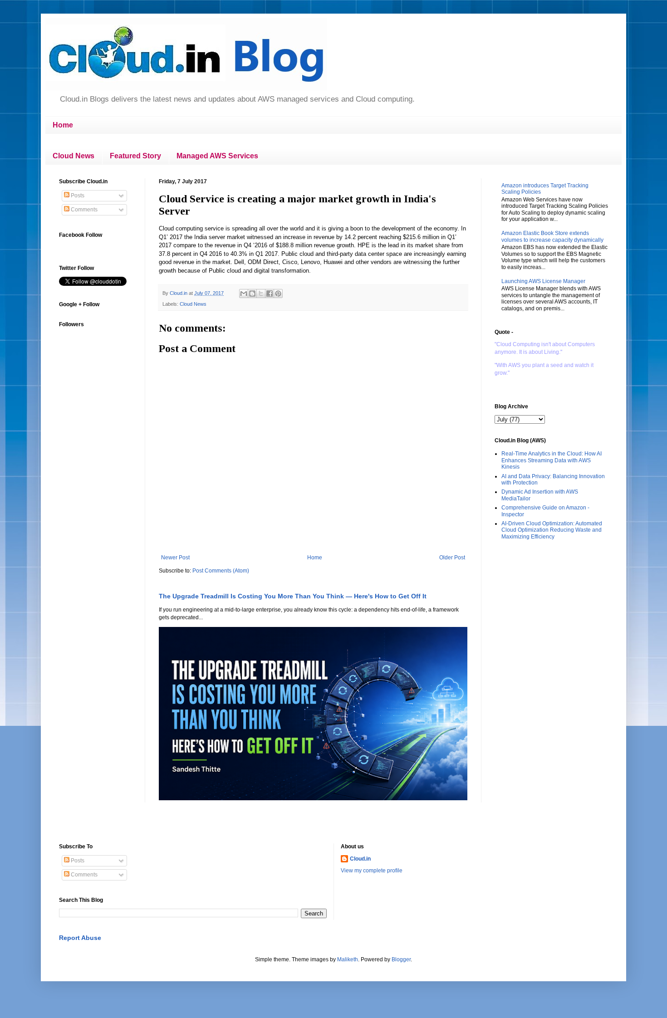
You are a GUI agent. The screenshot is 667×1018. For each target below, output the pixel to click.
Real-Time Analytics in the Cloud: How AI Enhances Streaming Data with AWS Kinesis (551, 460)
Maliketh (347, 959)
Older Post (452, 557)
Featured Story (135, 156)
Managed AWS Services (217, 156)
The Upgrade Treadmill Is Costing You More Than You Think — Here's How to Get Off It (293, 596)
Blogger (401, 959)
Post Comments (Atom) (220, 571)
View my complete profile (371, 870)
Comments (83, 209)
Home (63, 125)
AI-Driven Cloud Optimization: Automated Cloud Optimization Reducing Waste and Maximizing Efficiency (551, 530)
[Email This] (243, 293)
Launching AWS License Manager (543, 281)
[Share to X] (260, 293)
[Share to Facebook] (269, 293)
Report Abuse (80, 937)
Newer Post (175, 557)
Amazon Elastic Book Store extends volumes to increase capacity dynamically (552, 236)
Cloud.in (360, 859)
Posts (76, 195)
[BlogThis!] (252, 293)
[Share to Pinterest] (278, 293)
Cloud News (73, 156)
